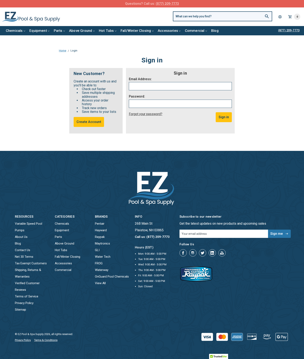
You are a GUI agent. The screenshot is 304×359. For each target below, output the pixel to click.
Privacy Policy (24, 303)
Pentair (99, 223)
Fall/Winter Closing (136, 31)
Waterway (101, 270)
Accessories (168, 31)
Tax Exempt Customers (31, 263)
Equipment (38, 31)
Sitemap (20, 309)
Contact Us (22, 250)
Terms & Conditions (45, 340)
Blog (215, 31)
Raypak (100, 237)
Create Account (89, 122)
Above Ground (80, 31)
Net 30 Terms (24, 257)
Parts (58, 31)
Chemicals (14, 31)
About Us (21, 237)
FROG (99, 263)
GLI (97, 250)
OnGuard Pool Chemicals (112, 276)
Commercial (195, 31)
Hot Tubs (106, 31)
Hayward (101, 230)
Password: (137, 96)
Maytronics (102, 243)
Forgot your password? (145, 114)
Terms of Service (26, 296)
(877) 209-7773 (167, 4)
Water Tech (102, 257)
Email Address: (140, 79)
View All (100, 283)
